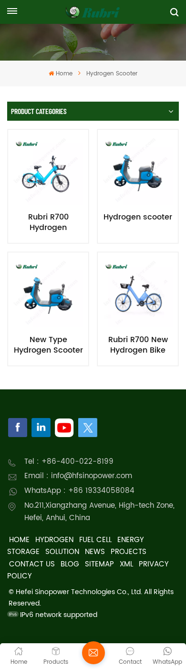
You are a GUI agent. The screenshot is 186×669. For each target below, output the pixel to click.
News (95, 552)
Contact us (32, 564)
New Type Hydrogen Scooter (48, 344)
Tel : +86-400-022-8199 (69, 462)
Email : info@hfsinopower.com (78, 476)
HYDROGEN (54, 540)
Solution (62, 552)
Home (64, 73)
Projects (128, 552)
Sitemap (99, 564)
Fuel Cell (95, 540)
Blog (70, 564)
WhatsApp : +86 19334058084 (79, 491)
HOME (19, 540)
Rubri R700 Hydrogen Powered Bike (48, 222)
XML (126, 564)
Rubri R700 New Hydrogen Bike (138, 344)
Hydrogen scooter (137, 217)
